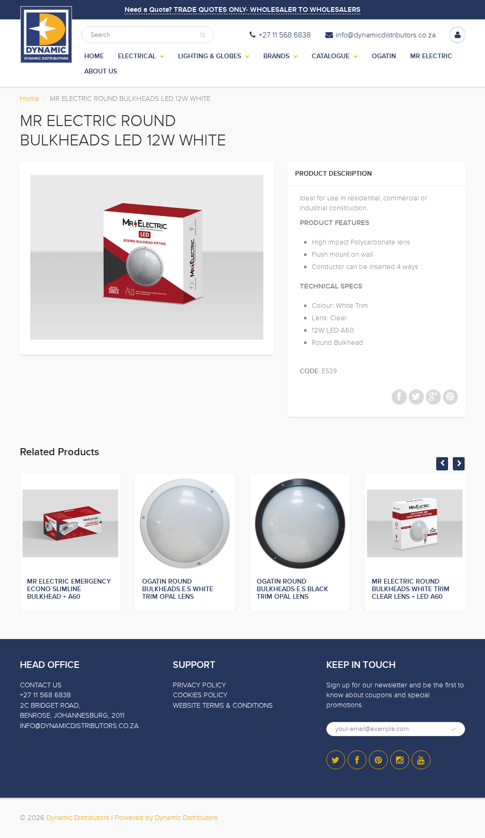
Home (29, 98)
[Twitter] (335, 759)
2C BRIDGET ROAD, (50, 705)
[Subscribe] (453, 729)
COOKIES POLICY (200, 695)
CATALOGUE (331, 56)
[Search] (202, 35)
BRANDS (276, 56)
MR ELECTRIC (431, 56)
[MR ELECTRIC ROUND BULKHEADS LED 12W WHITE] (147, 257)
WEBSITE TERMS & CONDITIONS (223, 705)
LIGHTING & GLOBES (209, 56)
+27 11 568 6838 (285, 35)
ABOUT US (100, 71)
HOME (94, 56)
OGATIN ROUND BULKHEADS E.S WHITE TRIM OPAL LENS (177, 589)
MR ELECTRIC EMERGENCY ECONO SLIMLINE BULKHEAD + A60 (69, 589)
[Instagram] (399, 759)
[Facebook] (357, 759)
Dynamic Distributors (77, 817)
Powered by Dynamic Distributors (166, 817)
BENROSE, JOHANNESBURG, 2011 (72, 715)
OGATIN (384, 56)
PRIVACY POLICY (199, 685)
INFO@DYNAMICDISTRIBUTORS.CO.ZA (79, 725)
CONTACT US (41, 685)
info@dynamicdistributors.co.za (386, 35)
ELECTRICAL (137, 56)
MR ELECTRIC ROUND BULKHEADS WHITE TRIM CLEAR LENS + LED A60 (410, 589)
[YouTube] (421, 759)
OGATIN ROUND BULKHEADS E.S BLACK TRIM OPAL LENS (292, 589)
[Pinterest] (378, 759)
